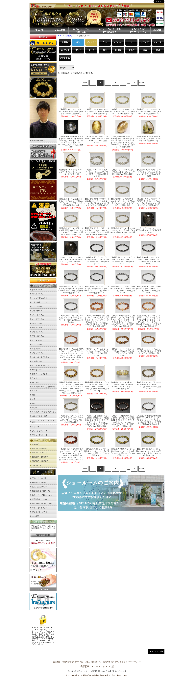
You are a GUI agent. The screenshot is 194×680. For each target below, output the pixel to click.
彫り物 (34, 408)
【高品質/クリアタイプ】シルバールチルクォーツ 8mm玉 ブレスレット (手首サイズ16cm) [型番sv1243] (148, 173)
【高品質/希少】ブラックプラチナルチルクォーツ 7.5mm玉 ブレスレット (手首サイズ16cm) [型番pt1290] (96, 260)
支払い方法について (39, 487)
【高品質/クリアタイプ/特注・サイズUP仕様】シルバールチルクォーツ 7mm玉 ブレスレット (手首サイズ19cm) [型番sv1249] (96, 231)
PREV (85, 83)
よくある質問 (59, 30)
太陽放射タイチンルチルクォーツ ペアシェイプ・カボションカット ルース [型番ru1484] (148, 139)
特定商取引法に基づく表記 (42, 504)
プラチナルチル (38, 311)
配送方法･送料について (41, 491)
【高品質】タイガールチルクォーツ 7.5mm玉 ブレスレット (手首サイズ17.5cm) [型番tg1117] (148, 351)
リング (34, 378)
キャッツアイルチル (39, 298)
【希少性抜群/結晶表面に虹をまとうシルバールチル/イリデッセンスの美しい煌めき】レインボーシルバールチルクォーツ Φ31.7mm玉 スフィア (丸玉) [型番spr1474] (71, 142)
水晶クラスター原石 (39, 416)
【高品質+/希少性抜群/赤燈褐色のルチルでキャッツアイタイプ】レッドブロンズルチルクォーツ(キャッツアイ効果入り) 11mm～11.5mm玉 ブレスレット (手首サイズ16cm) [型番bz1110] (71, 454)
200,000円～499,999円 (40, 461)
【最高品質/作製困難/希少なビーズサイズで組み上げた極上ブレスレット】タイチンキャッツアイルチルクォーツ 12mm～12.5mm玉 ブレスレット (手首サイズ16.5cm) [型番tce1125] (71, 387)
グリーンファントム (39, 431)
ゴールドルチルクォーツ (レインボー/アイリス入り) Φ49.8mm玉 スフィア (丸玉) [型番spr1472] (71, 259)
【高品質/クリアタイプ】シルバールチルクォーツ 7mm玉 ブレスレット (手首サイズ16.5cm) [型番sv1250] (122, 231)
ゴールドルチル (38, 294)
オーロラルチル (38, 319)
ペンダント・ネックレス (41, 365)
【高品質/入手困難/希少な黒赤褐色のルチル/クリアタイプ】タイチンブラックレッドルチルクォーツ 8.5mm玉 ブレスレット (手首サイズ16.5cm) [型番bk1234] (148, 420)
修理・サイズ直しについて (42, 495)
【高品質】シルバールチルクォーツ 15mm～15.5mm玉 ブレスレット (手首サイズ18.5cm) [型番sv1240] (97, 173)
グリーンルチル (38, 315)
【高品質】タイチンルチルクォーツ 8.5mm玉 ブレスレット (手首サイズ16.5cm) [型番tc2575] (122, 111)
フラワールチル (38, 353)
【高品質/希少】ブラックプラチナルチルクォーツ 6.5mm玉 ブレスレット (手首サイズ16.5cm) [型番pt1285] (71, 319)
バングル (35, 382)
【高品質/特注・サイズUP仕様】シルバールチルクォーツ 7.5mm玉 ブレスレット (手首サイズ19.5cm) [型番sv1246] (122, 202)
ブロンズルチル (38, 336)
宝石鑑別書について (39, 499)
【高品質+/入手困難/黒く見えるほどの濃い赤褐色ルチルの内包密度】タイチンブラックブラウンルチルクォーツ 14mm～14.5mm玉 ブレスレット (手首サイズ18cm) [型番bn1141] (123, 421)
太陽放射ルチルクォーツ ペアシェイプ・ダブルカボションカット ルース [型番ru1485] (71, 172)
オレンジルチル (38, 340)
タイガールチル (38, 344)
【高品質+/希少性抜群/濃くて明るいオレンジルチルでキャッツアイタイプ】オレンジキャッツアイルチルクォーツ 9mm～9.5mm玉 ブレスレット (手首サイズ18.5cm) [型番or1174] (148, 321)
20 (134, 83)
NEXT (141, 83)
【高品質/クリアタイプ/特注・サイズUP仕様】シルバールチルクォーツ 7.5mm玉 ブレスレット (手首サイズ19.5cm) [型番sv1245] (96, 202)
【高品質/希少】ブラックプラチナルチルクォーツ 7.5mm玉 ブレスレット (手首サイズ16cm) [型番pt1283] (122, 290)
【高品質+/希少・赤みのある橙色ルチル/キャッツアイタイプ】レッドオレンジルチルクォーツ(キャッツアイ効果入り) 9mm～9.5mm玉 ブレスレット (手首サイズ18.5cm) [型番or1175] (71, 354)
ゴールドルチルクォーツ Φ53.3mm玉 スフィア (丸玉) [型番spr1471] (148, 230)
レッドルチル (37, 328)
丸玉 (34, 399)
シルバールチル (38, 323)
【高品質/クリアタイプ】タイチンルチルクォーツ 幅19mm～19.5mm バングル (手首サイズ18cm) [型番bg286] (122, 385)
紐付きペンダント (39, 370)
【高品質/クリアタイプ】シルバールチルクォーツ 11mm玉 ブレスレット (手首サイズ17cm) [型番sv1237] (148, 385)
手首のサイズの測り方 (40, 478)
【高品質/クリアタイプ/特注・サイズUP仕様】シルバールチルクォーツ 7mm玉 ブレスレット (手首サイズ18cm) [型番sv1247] (148, 202)
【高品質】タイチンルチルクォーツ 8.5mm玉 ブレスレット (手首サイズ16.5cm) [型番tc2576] (148, 111)
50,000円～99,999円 (39, 453)
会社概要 (157, 30)
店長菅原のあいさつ (39, 140)
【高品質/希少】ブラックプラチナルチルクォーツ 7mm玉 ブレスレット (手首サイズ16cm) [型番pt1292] (148, 260)
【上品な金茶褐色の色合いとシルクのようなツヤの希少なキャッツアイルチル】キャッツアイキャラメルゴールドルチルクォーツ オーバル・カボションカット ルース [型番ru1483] (122, 142)
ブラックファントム (39, 435)
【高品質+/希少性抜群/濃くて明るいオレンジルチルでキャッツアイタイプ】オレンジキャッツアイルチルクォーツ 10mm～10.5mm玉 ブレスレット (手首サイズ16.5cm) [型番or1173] (123, 321)
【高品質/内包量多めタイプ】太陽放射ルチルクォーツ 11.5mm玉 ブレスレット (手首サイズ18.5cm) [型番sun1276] (96, 452)
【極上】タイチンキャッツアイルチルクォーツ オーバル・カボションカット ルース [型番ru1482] (97, 140)
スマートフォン (99, 666)
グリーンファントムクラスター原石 (44, 421)
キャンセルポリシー (39, 508)
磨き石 (34, 403)
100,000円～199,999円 (40, 457)
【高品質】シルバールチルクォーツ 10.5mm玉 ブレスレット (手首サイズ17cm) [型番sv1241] (122, 172)
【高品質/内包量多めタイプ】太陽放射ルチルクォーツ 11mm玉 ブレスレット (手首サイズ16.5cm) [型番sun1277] (122, 452)
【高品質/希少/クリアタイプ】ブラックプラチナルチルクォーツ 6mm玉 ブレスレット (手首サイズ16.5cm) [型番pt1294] (96, 290)
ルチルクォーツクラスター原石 (44, 412)
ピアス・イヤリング (39, 374)
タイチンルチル (38, 290)
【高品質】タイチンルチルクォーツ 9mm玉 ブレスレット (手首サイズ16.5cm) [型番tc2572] (71, 111)
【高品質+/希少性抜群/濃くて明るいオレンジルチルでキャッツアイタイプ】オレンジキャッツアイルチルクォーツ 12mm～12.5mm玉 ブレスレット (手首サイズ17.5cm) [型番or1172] (97, 321)
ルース (34, 391)
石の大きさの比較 (39, 482)
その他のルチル (38, 361)
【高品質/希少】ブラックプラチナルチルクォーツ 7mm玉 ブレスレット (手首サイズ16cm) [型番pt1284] (148, 290)
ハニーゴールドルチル (40, 357)
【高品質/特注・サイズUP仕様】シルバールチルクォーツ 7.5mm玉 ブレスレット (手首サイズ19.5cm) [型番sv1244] (71, 202)
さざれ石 (35, 427)
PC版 (111, 666)
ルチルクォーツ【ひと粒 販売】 (44, 387)
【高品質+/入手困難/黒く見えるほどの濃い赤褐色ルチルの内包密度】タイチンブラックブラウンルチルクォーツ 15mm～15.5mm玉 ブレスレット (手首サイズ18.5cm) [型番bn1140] (97, 421)
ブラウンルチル (38, 332)
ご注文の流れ (39, 30)
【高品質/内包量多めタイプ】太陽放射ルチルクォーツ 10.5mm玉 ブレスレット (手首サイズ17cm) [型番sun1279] (148, 452)
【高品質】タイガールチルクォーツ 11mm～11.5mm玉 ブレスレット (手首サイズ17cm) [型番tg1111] (97, 352)
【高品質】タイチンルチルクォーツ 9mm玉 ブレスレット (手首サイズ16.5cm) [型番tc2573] (97, 111)
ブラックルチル (38, 306)
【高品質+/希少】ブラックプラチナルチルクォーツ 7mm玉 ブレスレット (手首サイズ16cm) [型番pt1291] (122, 260)
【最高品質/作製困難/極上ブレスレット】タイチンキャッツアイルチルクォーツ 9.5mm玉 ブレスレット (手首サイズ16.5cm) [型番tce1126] (96, 386)
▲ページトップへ (156, 651)
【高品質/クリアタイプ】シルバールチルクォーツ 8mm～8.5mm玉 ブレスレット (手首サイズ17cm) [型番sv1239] (71, 419)
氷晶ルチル (36, 349)
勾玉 (34, 395)
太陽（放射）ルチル (39, 302)
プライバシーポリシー (40, 512)
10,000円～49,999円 (39, 448)
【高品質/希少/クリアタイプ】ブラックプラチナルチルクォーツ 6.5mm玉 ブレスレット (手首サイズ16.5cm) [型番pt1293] (71, 290)
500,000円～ (36, 465)
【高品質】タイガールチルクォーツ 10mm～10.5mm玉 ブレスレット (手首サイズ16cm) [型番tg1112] (122, 352)
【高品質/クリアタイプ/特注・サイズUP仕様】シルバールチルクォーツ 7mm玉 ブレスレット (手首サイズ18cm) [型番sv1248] (71, 231)
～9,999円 (35, 444)
